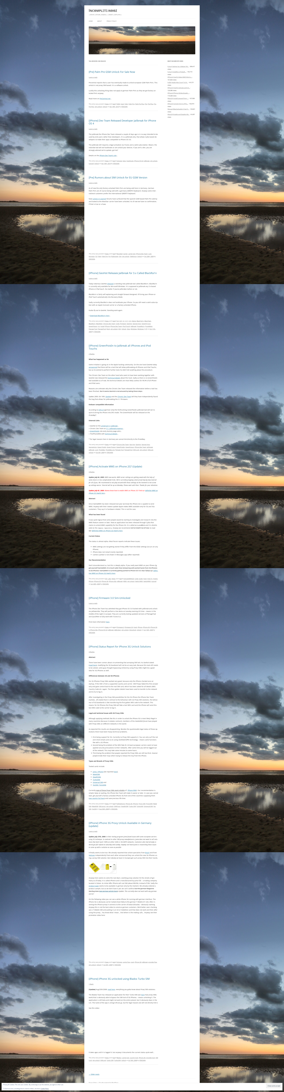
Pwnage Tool (93, 329)
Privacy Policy (112, 21)
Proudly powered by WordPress (108, 1083)
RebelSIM (96, 774)
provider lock (150, 1058)
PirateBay (102, 450)
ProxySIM (149, 804)
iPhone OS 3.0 (102, 630)
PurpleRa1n (141, 326)
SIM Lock (136, 450)
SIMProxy (117, 806)
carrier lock (131, 254)
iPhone (107, 326)
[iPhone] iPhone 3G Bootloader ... (178, 93)
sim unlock (98, 107)
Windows (134, 329)
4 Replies (92, 472)
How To (149, 579)
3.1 (124, 321)
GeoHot (129, 324)
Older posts (94, 1074)
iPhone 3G (105, 581)
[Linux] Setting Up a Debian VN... (178, 66)
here (107, 622)
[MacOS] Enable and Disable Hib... (178, 114)
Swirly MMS (139, 581)
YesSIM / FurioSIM (99, 785)
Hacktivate (130, 161)
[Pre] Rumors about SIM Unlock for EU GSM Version (118, 177)
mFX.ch (101, 410)
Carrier (125, 254)
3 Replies (92, 652)
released (110, 284)
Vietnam (92, 855)
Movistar (92, 256)
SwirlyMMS (147, 581)
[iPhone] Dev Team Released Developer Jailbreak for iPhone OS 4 (122, 122)
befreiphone (121, 804)
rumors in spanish (99, 199)
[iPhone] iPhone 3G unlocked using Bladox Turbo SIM (119, 978)
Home (91, 21)
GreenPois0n (94, 431)
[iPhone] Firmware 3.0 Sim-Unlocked (109, 598)
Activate (119, 161)
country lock (134, 1058)
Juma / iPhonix (98, 772)
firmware (123, 324)
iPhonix (135, 804)
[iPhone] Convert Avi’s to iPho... (178, 104)
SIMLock (150, 450)
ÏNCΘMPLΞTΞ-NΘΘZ (103, 11)
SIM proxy (102, 806)
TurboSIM (96, 780)
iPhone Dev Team (142, 254)
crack (132, 962)
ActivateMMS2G (128, 579)
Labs (109, 579)
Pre (155, 104)
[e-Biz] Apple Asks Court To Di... (178, 82)
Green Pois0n (101, 447)
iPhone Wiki (132, 790)
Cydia (117, 324)
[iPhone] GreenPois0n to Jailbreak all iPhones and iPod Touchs (120, 347)
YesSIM (94, 809)
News (107, 104)
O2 (96, 256)
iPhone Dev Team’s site (108, 155)
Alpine (134, 321)
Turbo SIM (132, 806)
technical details (114, 378)
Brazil (147, 853)
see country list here (96, 798)
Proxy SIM (142, 804)
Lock (149, 254)
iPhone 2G (97, 581)
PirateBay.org (110, 450)
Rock (108, 329)
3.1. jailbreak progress (114, 428)
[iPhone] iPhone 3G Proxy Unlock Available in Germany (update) (120, 824)
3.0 (118, 321)
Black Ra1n (140, 321)
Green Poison (111, 447)
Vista (128, 329)
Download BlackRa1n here (99, 316)
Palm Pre (131, 104)
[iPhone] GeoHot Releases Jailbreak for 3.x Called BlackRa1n (123, 273)
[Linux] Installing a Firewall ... (177, 72)
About (99, 21)
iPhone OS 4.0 (138, 161)
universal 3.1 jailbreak (109, 426)
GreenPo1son (146, 324)
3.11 (126, 321)
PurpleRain (148, 326)
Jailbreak (147, 161)
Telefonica (133, 256)
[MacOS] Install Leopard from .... (178, 98)
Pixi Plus (150, 104)
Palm (126, 104)
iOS (106, 579)
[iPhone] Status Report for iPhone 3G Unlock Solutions (120, 646)
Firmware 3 (120, 627)
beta (124, 161)
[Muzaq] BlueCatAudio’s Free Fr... (178, 109)
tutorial (91, 164)
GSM (118, 104)
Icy (99, 326)
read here (93, 665)
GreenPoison (93, 326)
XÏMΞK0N (124, 107)
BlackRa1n (92, 324)
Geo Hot (132, 445)
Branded (119, 254)
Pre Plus (91, 107)
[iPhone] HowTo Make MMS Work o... (180, 77)
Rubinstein (114, 256)
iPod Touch (126, 326)
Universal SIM (98, 782)
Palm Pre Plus (139, 104)
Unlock (105, 107)
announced (93, 367)
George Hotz (137, 324)
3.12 (130, 321)
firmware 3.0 (129, 627)
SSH (119, 329)
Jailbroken (117, 630)
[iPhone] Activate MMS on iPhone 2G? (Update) (115, 466)
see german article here (108, 891)
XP (146, 329)
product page (94, 886)
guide (141, 579)
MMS (125, 581)
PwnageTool (102, 329)
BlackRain (99, 324)
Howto (155, 579)
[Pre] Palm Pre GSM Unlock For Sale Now (112, 71)
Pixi (146, 104)
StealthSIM (97, 777)
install (102, 326)
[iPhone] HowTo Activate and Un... (179, 88)
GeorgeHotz (93, 447)
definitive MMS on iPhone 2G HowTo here (107, 531)
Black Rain (147, 321)
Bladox (119, 1058)
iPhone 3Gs (112, 581)
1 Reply (91, 984)
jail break (150, 447)
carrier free (126, 962)
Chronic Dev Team (109, 324)
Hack (122, 104)
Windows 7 (141, 329)
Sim (120, 256)
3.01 (120, 321)
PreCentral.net (105, 99)
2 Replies (92, 354)
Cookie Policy (45, 1089)
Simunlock (132, 630)
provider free (152, 962)
